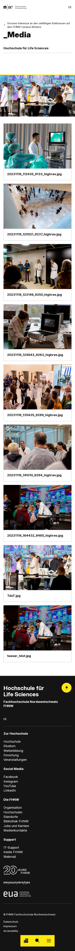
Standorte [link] (10, 817)
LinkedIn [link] (9, 790)
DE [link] (70, 7)
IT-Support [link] (11, 847)
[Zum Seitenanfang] (67, 688)
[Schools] (26, 940)
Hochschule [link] (12, 741)
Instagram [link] (10, 781)
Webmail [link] (9, 856)
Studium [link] (9, 746)
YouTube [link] (9, 786)
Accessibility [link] (10, 930)
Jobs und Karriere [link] (16, 826)
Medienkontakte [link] (15, 830)
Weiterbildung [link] (13, 750)
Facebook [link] (10, 777)
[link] (15, 7)
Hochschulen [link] (12, 812)
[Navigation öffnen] (49, 940)
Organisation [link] (12, 807)
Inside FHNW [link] (13, 852)
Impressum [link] (10, 926)
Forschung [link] (11, 755)
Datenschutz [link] (10, 921)
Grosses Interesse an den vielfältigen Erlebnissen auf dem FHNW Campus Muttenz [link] (38, 25)
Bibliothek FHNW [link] (16, 821)
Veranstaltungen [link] (15, 759)
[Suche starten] (37, 940)
